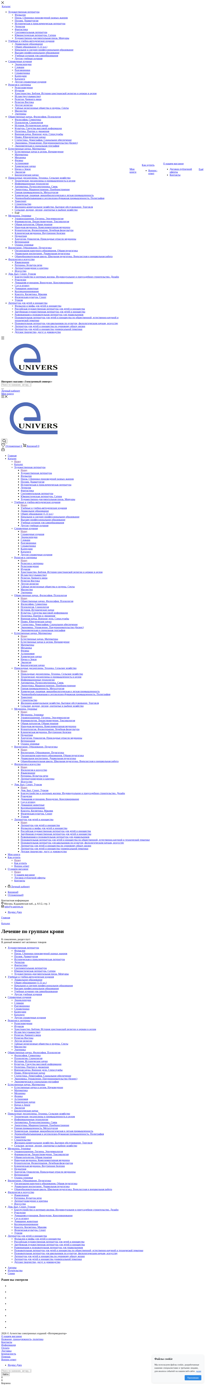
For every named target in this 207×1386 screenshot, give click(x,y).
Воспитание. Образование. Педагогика (42, 752)
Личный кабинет (10, 390)
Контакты (6, 1342)
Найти (5, 1374)
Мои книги (7, 393)
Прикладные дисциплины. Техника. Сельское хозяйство (52, 674)
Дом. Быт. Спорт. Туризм (34, 790)
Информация (8, 1345)
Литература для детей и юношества (40, 825)
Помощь (6, 1356)
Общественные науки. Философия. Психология (47, 601)
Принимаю (193, 1377)
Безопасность (8, 1353)
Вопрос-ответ (8, 1359)
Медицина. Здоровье (32, 714)
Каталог (18, 464)
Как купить (20, 863)
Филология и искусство (34, 770)
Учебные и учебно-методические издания (44, 508)
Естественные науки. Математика (39, 639)
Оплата (5, 1348)
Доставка (6, 1350)
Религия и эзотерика (32, 563)
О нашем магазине (24, 874)
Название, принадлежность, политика (22, 1339)
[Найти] (2, 388)
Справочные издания (32, 534)
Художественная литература (36, 473)
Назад (17, 461)
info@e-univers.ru (14, 906)
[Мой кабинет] (3, 450)
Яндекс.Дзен (15, 912)
